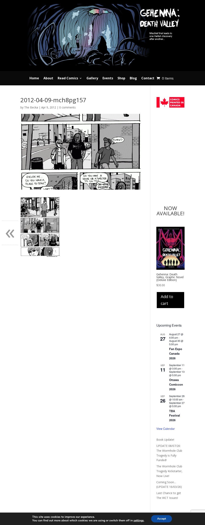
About (48, 78)
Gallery (92, 78)
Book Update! (165, 439)
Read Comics (68, 78)
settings (139, 520)
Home (34, 78)
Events (107, 78)
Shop (121, 78)
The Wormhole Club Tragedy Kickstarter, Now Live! (169, 471)
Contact (147, 78)
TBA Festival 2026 (174, 415)
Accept (161, 519)
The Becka (31, 107)
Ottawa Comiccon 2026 (176, 384)
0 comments (67, 107)
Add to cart (167, 300)
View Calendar (165, 429)
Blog (133, 78)
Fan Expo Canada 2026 (175, 353)
